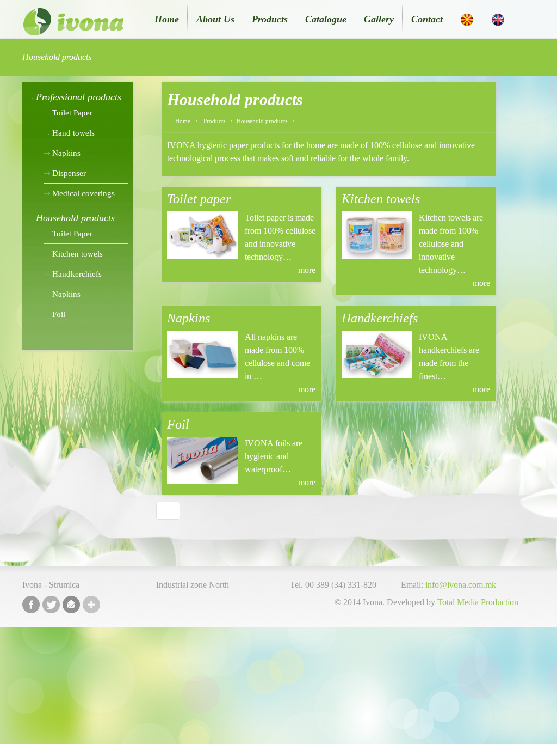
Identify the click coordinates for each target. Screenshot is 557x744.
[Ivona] (73, 21)
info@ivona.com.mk (460, 584)
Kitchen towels (77, 253)
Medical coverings (83, 193)
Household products (75, 217)
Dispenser (69, 173)
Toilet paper (199, 199)
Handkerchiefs (77, 274)
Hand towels (73, 133)
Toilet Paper (72, 112)
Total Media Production (477, 602)
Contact (427, 19)
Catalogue (325, 19)
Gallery (379, 19)
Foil (58, 314)
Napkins (66, 153)
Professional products (78, 97)
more (306, 270)
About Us (215, 19)
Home (166, 19)
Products (270, 19)
